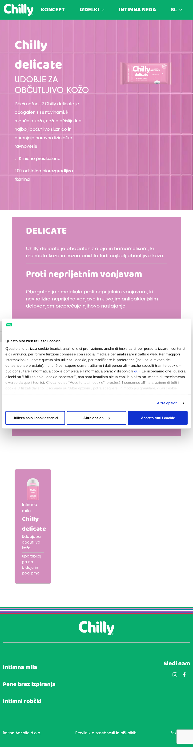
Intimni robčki (22, 701)
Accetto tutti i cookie (158, 418)
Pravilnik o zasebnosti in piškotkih (106, 733)
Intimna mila (20, 667)
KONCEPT (53, 10)
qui (137, 371)
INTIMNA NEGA (137, 10)
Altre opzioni (167, 403)
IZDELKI (89, 10)
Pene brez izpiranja (29, 684)
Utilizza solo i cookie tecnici (35, 418)
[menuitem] (176, 10)
